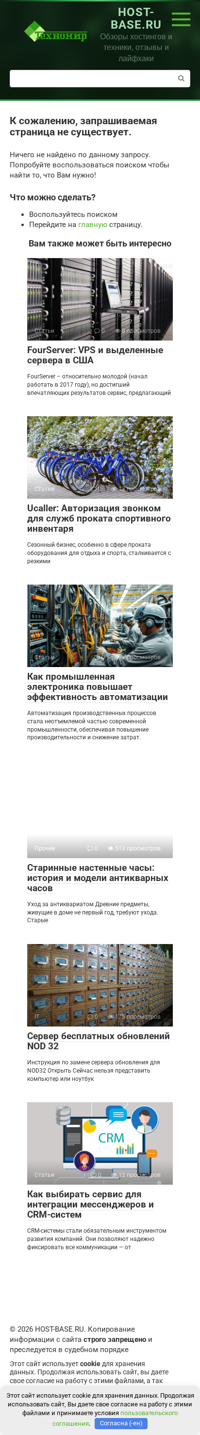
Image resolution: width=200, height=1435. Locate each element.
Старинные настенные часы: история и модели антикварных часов (97, 878)
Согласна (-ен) (121, 1423)
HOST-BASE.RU (136, 18)
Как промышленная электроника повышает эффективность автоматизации (97, 686)
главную (92, 224)
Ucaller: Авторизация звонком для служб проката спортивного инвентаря (99, 518)
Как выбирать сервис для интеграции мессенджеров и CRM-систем (90, 1204)
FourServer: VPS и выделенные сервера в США (95, 355)
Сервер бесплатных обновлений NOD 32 (98, 1041)
